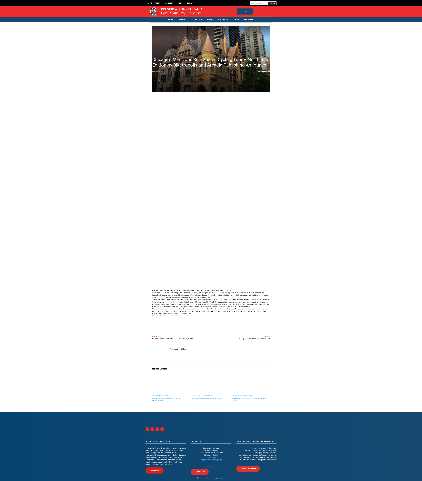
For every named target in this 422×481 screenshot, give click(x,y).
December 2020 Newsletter (242, 395)
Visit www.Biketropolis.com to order (165, 316)
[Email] (180, 325)
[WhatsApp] (175, 325)
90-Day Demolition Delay (161, 395)
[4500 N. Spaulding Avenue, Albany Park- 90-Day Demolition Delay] (171, 383)
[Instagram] (270, 11)
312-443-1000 (211, 457)
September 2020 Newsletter (202, 395)
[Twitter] (266, 11)
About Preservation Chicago (158, 441)
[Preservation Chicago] (176, 11)
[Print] (185, 325)
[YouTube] (274, 11)
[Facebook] (261, 11)
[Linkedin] (164, 325)
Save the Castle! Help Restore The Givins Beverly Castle (172, 339)
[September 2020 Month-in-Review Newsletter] (211, 383)
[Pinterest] (169, 325)
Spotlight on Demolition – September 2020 (254, 339)
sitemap (211, 467)
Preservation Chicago (265, 71)
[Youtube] (162, 429)
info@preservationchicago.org (211, 460)
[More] (190, 325)
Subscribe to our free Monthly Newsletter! (255, 441)
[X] (159, 325)
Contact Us (196, 441)
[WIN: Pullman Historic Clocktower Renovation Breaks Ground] (251, 383)
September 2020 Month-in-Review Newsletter (207, 398)
